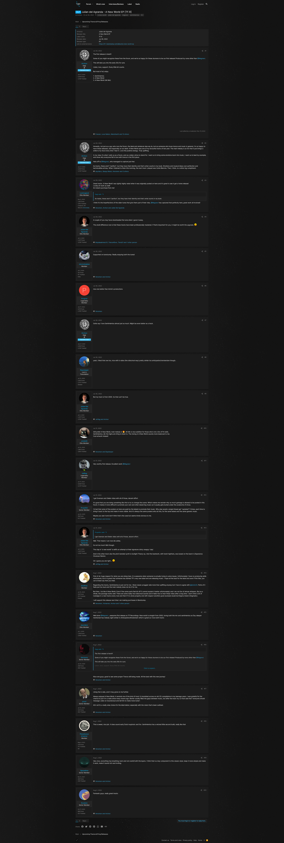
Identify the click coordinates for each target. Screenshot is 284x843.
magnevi (125, 15)
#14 (205, 573)
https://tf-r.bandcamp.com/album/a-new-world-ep (116, 44)
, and (109, 208)
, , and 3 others (112, 171)
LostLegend (84, 193)
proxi (84, 701)
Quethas (84, 586)
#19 (205, 758)
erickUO (84, 441)
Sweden (80, 384)
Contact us (165, 840)
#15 (205, 612)
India (79, 276)
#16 (205, 645)
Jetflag (84, 473)
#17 (205, 689)
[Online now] (84, 470)
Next (84, 26)
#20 (205, 790)
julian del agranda (114, 15)
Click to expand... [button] (150, 668)
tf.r (142, 15)
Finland (80, 598)
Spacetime (84, 770)
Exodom (84, 803)
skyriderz (84, 625)
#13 (205, 528)
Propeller (84, 508)
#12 (205, 495)
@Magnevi (201, 58)
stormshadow (84, 264)
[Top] (204, 840)
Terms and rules (175, 840)
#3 (205, 180)
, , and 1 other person (116, 242)
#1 (205, 51)
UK (78, 748)
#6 (205, 286)
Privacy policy (187, 840)
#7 (205, 320)
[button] (92, 4)
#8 (205, 357)
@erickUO (193, 585)
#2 (205, 143)
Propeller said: (100, 532)
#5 (205, 251)
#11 (205, 461)
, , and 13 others (112, 134)
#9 (205, 393)
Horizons (84, 657)
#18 (205, 721)
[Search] (207, 4)
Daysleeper (84, 370)
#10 (205, 428)
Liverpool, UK (82, 205)
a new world (102, 15)
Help (195, 840)
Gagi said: (98, 194)
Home (200, 840)
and (102, 277)
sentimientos (134, 15)
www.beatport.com (88, 207)
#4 (205, 217)
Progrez (84, 298)
